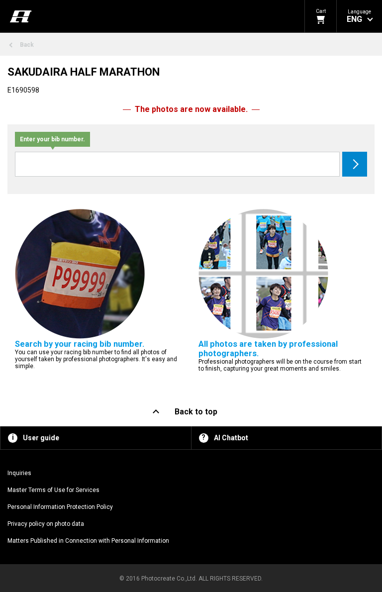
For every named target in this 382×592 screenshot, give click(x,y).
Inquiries (19, 473)
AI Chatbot (231, 438)
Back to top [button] (196, 411)
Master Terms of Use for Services (53, 490)
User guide (41, 438)
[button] (359, 16)
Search (354, 164)
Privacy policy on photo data (45, 523)
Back (27, 44)
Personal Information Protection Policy (60, 506)
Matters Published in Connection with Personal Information (88, 540)
